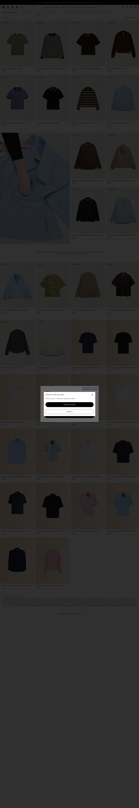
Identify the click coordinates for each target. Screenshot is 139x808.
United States (70, 405)
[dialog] (69, 404)
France (69, 412)
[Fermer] (92, 395)
